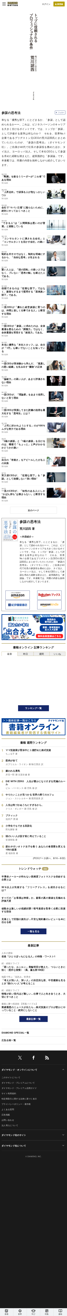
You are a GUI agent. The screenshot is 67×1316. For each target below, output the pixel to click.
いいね (57, 653)
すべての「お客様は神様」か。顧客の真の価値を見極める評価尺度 (33, 899)
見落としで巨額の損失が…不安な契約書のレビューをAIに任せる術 (33, 920)
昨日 (25, 653)
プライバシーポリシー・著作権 (16, 1103)
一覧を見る (34, 931)
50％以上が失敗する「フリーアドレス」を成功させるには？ (33, 888)
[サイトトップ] (13, 4)
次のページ (33, 510)
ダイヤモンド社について (14, 1145)
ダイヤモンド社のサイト (14, 1134)
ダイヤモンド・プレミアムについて (18, 1082)
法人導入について (10, 1125)
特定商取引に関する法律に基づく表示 (19, 1098)
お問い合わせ (8, 1119)
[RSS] (47, 1058)
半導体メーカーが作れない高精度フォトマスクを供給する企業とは (33, 878)
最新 (9, 653)
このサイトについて (11, 1077)
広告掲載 (6, 1114)
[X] (20, 1058)
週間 (41, 653)
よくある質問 (8, 1109)
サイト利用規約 (9, 1093)
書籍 (60, 1314)
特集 (47, 1314)
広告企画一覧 (9, 1040)
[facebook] (33, 1058)
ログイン (46, 4)
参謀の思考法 (30, 521)
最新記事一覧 (33, 1019)
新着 (7, 1314)
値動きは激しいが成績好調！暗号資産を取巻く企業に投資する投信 (33, 910)
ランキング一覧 (33, 708)
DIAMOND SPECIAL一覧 (15, 1032)
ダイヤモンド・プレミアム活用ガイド (19, 1088)
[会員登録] (59, 4)
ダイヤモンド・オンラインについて (19, 1069)
